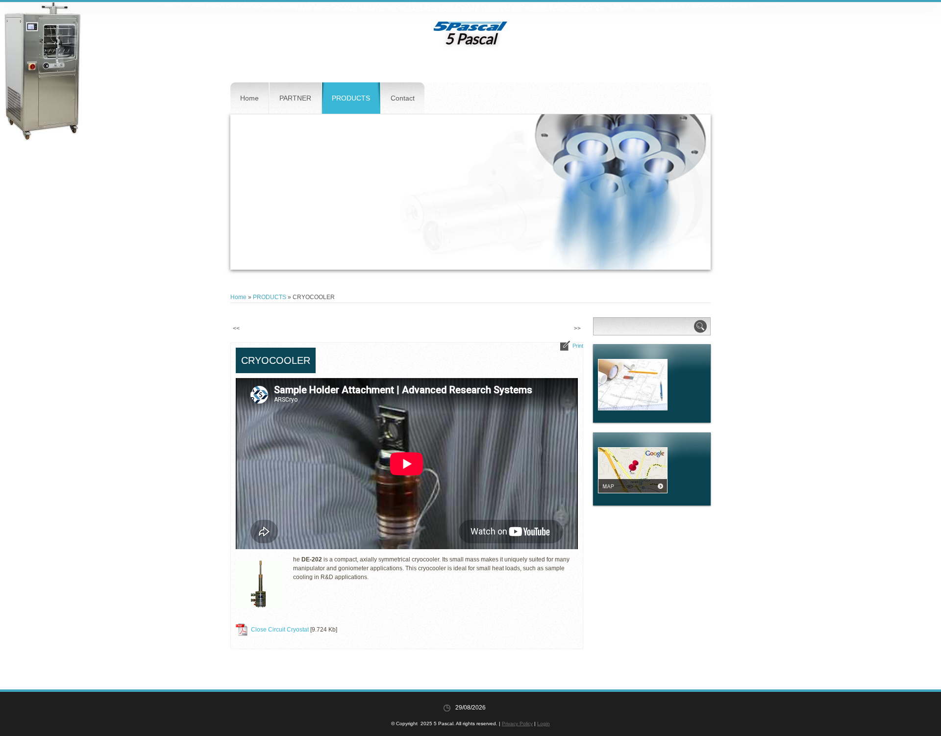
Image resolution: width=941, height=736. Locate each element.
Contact (403, 98)
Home (249, 98)
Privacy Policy (517, 723)
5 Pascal (470, 38)
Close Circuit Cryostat (280, 629)
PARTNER (295, 98)
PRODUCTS (351, 98)
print (577, 346)
